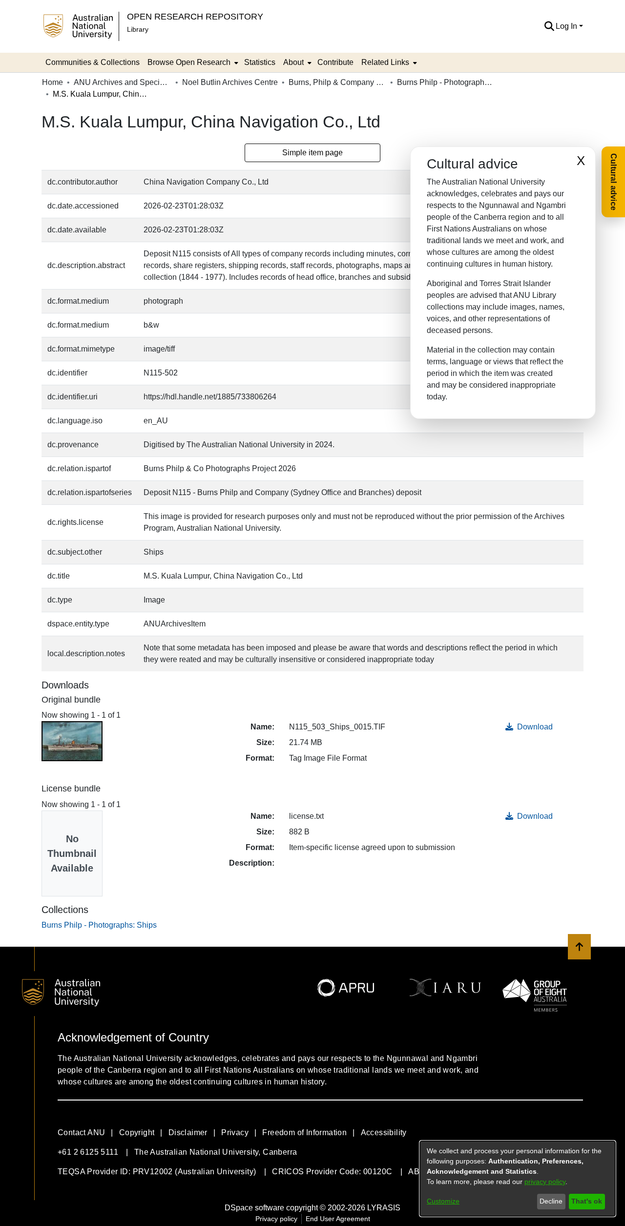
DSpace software (254, 1208)
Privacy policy (276, 1219)
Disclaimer (188, 1132)
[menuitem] (192, 62)
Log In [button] (567, 26)
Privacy (235, 1132)
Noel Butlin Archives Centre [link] (230, 82)
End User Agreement (338, 1219)
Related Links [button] (385, 62)
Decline (551, 1201)
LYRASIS (383, 1208)
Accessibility (384, 1132)
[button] (549, 26)
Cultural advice (613, 181)
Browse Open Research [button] (188, 62)
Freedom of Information (304, 1132)
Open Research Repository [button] (195, 16)
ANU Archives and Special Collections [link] (122, 82)
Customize (443, 1201)
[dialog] (517, 1178)
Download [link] (534, 727)
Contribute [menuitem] (335, 62)
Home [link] (52, 82)
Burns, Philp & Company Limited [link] (337, 82)
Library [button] (137, 29)
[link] (99, 925)
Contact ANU (81, 1132)
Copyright (137, 1132)
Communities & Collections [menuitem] (92, 62)
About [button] (293, 62)
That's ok (586, 1201)
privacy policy (544, 1181)
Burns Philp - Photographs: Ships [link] (446, 82)
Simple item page (312, 152)
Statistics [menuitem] (259, 62)
